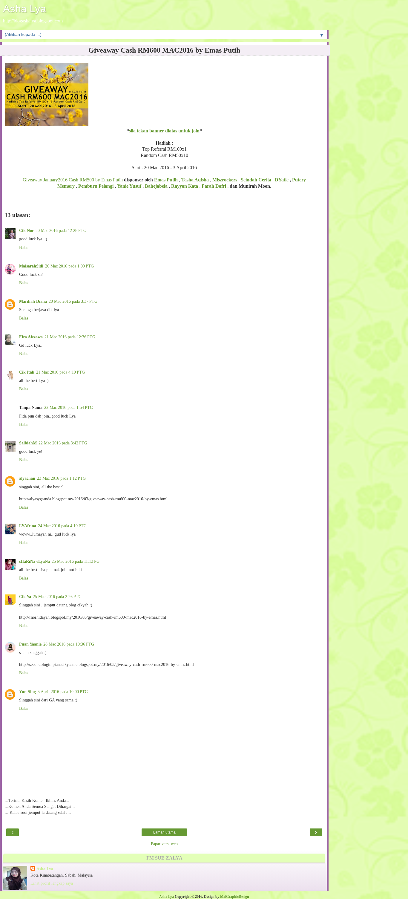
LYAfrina (27, 525)
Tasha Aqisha (195, 179)
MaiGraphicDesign (234, 897)
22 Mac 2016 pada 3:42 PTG (63, 443)
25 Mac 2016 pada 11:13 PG (75, 561)
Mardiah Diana (33, 301)
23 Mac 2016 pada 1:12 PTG (61, 478)
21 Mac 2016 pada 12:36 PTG (70, 336)
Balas (23, 247)
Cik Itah (26, 372)
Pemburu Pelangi (95, 186)
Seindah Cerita (256, 179)
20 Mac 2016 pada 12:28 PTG (61, 230)
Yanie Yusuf (129, 186)
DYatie (282, 179)
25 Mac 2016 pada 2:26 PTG (57, 596)
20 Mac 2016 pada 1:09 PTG (69, 266)
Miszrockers (224, 179)
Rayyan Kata (184, 186)
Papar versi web (164, 843)
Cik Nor (26, 230)
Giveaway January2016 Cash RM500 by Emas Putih (73, 179)
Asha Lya (24, 8)
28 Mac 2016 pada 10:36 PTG (68, 644)
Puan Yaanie (30, 644)
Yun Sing (27, 691)
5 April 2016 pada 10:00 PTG (63, 691)
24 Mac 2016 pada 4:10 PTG (62, 525)
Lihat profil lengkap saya (51, 883)
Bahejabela (156, 186)
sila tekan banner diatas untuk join (164, 130)
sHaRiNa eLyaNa (34, 561)
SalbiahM (28, 443)
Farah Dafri (214, 186)
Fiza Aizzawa (31, 336)
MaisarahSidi (31, 266)
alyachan (27, 478)
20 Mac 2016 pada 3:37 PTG (73, 301)
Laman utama (164, 832)
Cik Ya (25, 596)
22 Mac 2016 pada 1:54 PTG (68, 407)
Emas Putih (166, 179)
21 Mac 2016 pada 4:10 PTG (60, 372)
